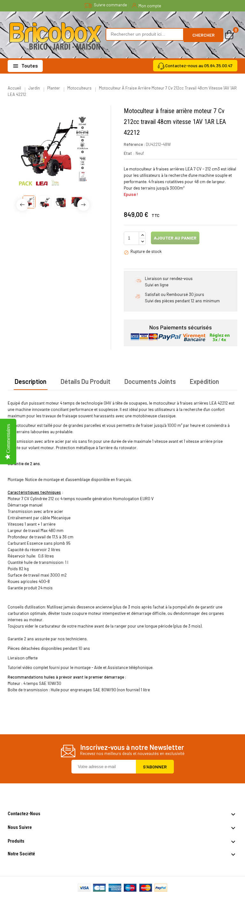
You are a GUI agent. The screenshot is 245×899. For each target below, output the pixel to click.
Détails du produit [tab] (85, 381)
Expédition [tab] (204, 381)
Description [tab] (31, 381)
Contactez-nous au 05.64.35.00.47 (199, 65)
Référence (133, 144)
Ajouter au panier (175, 238)
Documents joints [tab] (150, 381)
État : (129, 153)
